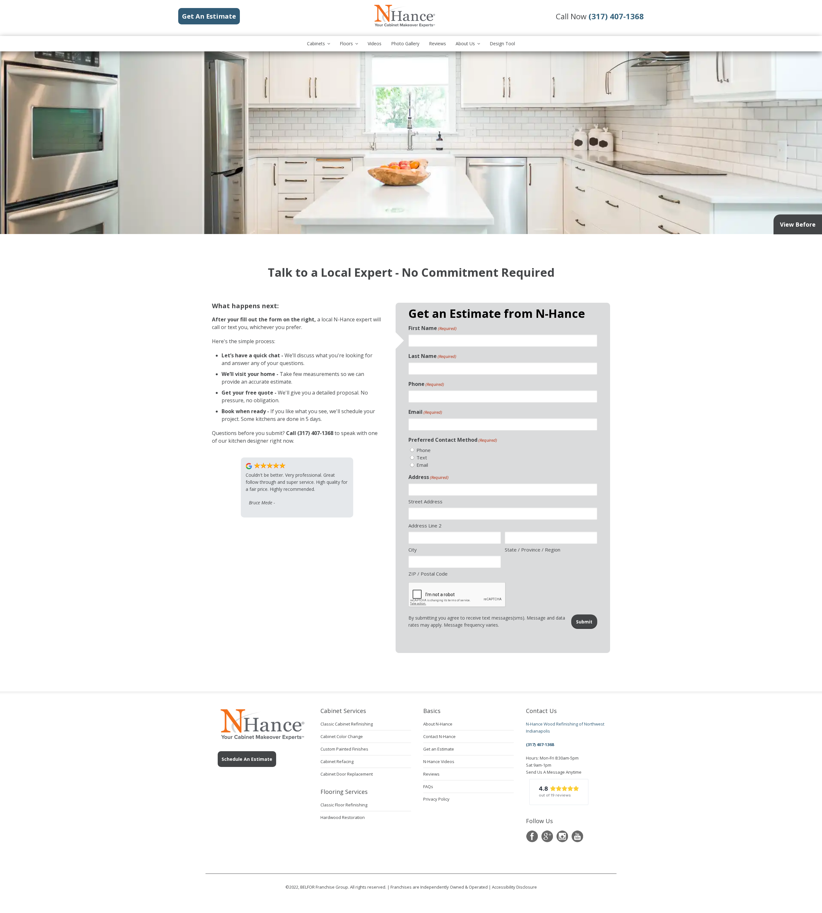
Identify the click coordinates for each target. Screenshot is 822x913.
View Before (798, 224)
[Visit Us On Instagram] (562, 836)
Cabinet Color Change (341, 736)
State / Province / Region (532, 549)
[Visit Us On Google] (547, 836)
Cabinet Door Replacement (346, 774)
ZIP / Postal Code (428, 573)
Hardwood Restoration (342, 817)
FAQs (428, 786)
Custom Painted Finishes (344, 749)
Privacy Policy (436, 799)
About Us (465, 43)
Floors (346, 43)
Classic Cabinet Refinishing (346, 724)
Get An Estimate (209, 16)
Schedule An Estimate (247, 759)
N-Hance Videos (438, 761)
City (412, 549)
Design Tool (502, 43)
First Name (432, 328)
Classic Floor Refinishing (343, 805)
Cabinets (316, 43)
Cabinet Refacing (337, 761)
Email (425, 411)
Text (421, 457)
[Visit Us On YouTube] (577, 836)
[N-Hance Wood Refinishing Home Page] (404, 25)
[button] (559, 792)
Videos (374, 43)
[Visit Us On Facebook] (532, 836)
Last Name (432, 356)
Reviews (437, 43)
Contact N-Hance (439, 736)
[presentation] (457, 594)
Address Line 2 (425, 525)
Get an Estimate (438, 749)
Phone (426, 383)
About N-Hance (437, 724)
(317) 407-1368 (540, 744)
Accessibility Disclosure (514, 887)
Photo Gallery (405, 43)
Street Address (425, 501)
